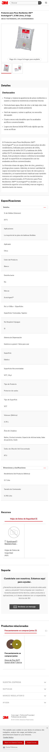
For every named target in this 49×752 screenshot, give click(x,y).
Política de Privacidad (27, 715)
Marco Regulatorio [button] (13, 696)
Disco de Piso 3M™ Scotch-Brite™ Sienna (13, 661)
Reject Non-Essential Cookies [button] (13, 742)
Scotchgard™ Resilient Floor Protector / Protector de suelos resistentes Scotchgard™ (13, 543)
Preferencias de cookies (18, 717)
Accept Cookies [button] (31, 742)
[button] (10, 747)
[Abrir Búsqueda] (46, 3)
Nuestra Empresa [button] (12, 682)
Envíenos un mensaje (27, 607)
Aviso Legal (15, 715)
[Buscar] (40, 3)
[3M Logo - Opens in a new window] (5, 3)
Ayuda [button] (6, 703)
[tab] (24, 519)
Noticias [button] (7, 689)
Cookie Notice (8, 737)
